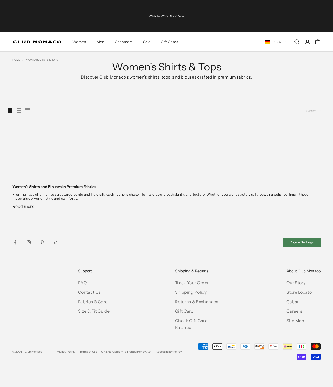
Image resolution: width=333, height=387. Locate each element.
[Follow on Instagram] (28, 242)
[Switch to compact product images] (27, 111)
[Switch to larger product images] (10, 111)
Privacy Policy (65, 351)
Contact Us (89, 292)
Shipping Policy (191, 292)
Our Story (295, 282)
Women (79, 42)
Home (16, 59)
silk (102, 194)
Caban (293, 301)
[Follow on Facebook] (15, 242)
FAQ (82, 282)
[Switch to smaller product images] (19, 111)
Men (100, 42)
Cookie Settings (302, 242)
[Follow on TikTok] (55, 242)
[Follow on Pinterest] (42, 242)
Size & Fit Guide (94, 311)
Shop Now (177, 16)
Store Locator (299, 292)
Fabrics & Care (92, 301)
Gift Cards (169, 42)
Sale (146, 42)
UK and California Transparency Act (126, 351)
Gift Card (184, 311)
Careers (294, 311)
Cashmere (124, 42)
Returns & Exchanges (196, 301)
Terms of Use (88, 351)
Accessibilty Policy (169, 351)
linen (46, 194)
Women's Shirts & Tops (42, 59)
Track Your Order (192, 282)
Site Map (295, 320)
